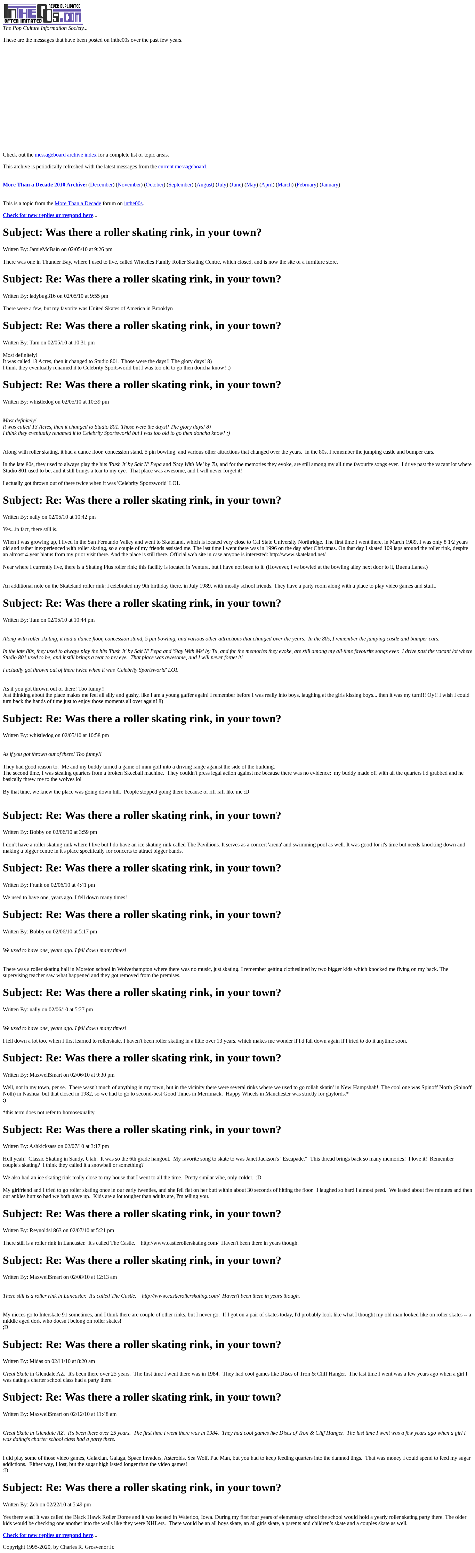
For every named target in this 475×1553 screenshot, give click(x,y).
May (251, 185)
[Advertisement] (237, 97)
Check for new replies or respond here (48, 215)
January (329, 185)
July (221, 185)
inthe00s (133, 203)
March (284, 185)
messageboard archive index (66, 155)
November (129, 185)
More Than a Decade (78, 203)
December (101, 185)
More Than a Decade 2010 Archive (44, 185)
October (154, 185)
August (204, 185)
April (267, 185)
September (180, 185)
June (236, 185)
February (306, 185)
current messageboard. (182, 166)
